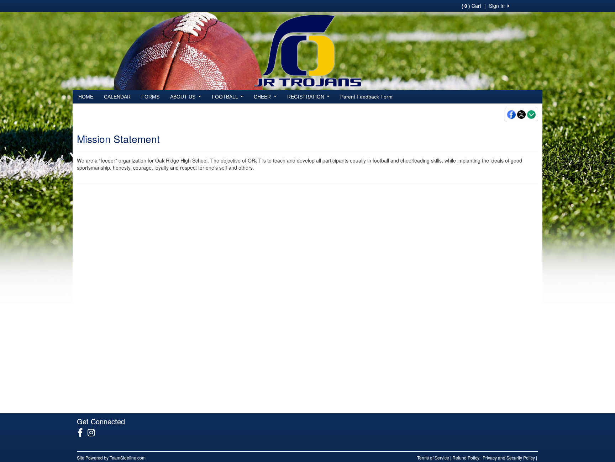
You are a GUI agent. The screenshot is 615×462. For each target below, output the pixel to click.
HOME (85, 97)
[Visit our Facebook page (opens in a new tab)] (83, 432)
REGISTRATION (306, 97)
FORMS (150, 97)
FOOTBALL (225, 97)
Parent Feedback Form (366, 97)
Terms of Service (433, 458)
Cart (471, 5)
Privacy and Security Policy (509, 458)
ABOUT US (183, 97)
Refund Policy (465, 458)
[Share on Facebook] (511, 114)
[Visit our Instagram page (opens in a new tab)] (94, 432)
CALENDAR (117, 97)
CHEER (263, 97)
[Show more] (531, 114)
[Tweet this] (521, 114)
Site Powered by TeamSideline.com (111, 458)
